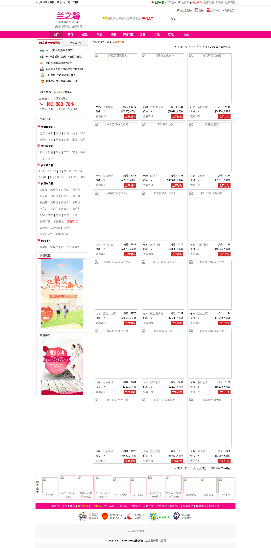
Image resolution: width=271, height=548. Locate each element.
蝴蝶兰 (54, 247)
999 (76, 177)
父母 (58, 133)
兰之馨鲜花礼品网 (155, 540)
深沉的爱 (108, 175)
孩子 (83, 139)
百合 (115, 18)
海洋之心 (155, 175)
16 (54, 171)
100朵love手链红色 (103, 495)
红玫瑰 (65, 189)
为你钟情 (202, 244)
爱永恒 (226, 494)
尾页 (199, 46)
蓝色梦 (201, 175)
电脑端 (132, 531)
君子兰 (65, 247)
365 (63, 177)
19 (59, 171)
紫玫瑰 (76, 202)
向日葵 (65, 208)
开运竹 (76, 247)
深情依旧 (155, 382)
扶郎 (50, 215)
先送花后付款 (63, 26)
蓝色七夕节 (156, 106)
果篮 (58, 215)
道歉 (66, 139)
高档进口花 (62, 234)
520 (70, 177)
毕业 (58, 139)
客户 (83, 133)
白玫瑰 (43, 189)
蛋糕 (109, 18)
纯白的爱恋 (120, 494)
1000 (83, 177)
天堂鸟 (76, 189)
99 (50, 177)
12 (49, 171)
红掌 (42, 215)
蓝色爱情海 (156, 313)
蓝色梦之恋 (109, 313)
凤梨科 (43, 247)
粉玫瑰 (54, 189)
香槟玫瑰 (45, 221)
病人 (50, 139)
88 (45, 177)
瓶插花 (43, 202)
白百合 (65, 196)
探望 (50, 158)
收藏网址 (230, 2)
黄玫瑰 (54, 202)
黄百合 (65, 202)
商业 (83, 152)
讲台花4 (138, 494)
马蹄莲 (54, 208)
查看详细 (101, 116)
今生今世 (108, 382)
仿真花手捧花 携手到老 (173, 495)
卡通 (74, 215)
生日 (42, 158)
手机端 (219, 2)
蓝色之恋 (202, 313)
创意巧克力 (46, 234)
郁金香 (43, 196)
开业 (42, 152)
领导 (74, 133)
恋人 (42, 133)
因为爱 (201, 451)
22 (70, 171)
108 (57, 177)
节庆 (66, 152)
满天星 (67, 227)
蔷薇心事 (209, 494)
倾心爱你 (191, 494)
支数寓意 (77, 26)
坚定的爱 (202, 106)
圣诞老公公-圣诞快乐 (156, 495)
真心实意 (155, 451)
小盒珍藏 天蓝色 (68, 495)
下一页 (192, 46)
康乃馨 (76, 196)
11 (44, 171)
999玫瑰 (55, 227)
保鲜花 (76, 208)
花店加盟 (209, 2)
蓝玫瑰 (131, 18)
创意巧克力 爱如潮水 (85, 495)
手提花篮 (59, 221)
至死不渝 (108, 451)
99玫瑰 (123, 18)
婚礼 (58, 152)
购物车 (185, 2)
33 (75, 171)
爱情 (50, 152)
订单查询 (171, 2)
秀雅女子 (50, 494)
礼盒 (138, 18)
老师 (42, 139)
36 (80, 171)
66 (40, 177)
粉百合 (54, 196)
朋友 (50, 133)
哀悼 (74, 152)
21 (64, 171)
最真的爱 (202, 382)
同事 (66, 133)
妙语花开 (155, 244)
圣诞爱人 (108, 106)
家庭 (74, 139)
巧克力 (43, 208)
